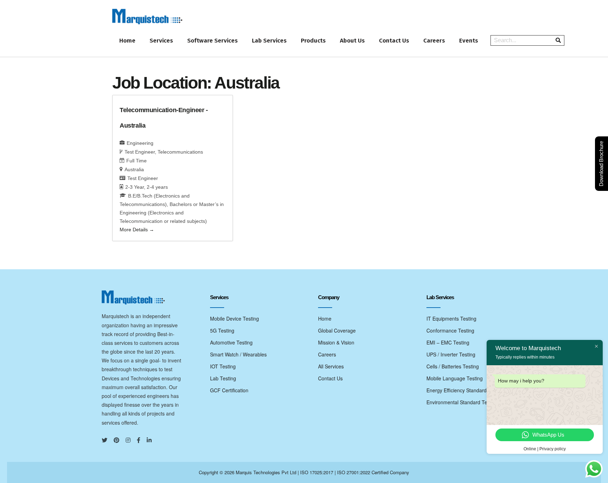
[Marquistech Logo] (147, 16)
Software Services (212, 40)
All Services (331, 366)
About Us (352, 40)
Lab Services (269, 40)
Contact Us (394, 40)
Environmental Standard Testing (462, 402)
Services (161, 40)
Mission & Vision (336, 342)
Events (468, 40)
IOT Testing (223, 366)
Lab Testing (223, 378)
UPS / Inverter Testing (450, 354)
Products (313, 40)
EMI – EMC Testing (447, 342)
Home (127, 40)
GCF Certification (229, 390)
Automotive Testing (231, 342)
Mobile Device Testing (234, 318)
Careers (434, 40)
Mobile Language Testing (454, 378)
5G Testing (222, 330)
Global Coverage (337, 330)
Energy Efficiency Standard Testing (465, 390)
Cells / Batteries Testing (452, 366)
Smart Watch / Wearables (238, 354)
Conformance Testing (450, 330)
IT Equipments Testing (451, 318)
